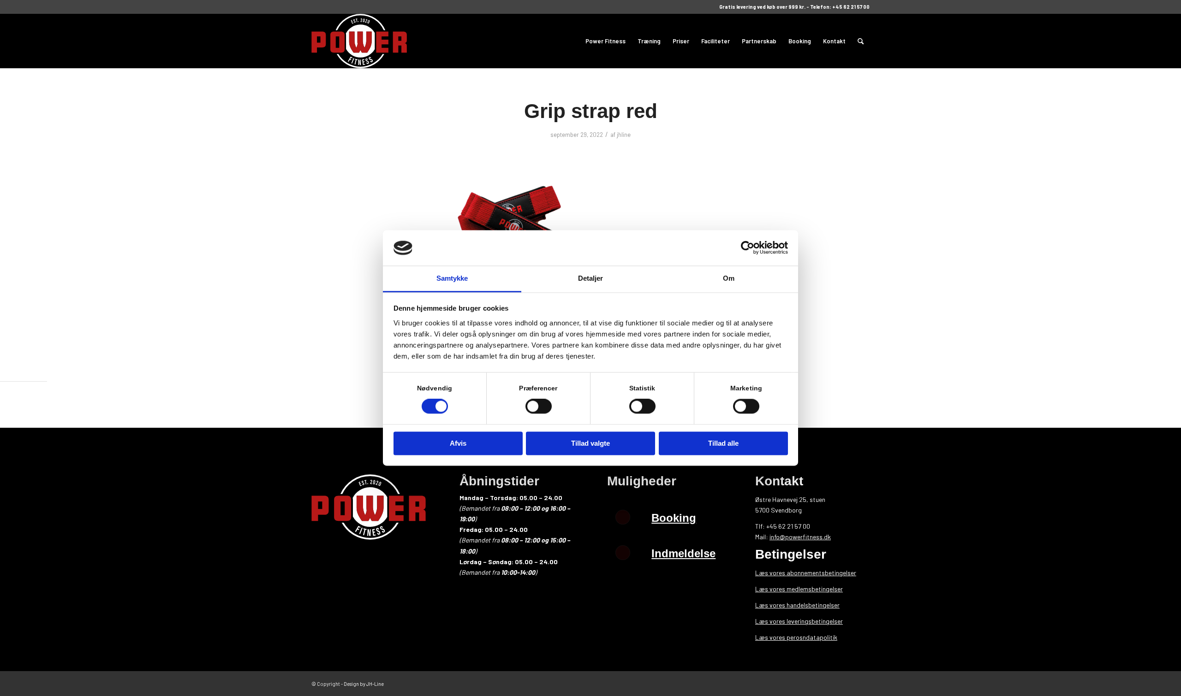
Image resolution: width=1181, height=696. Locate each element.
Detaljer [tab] (590, 278)
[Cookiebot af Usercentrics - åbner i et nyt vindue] (747, 248)
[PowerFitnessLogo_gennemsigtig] (359, 41)
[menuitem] (605, 41)
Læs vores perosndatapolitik (796, 637)
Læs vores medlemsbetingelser (799, 589)
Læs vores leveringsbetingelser (799, 621)
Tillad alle (723, 443)
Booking (673, 518)
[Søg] (861, 41)
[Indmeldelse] (622, 552)
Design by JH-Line (364, 684)
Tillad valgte (590, 443)
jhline (624, 134)
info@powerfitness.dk (800, 537)
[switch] (538, 406)
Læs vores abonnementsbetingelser (805, 573)
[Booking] (622, 517)
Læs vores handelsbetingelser (797, 605)
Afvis (458, 443)
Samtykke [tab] (452, 278)
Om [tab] (728, 278)
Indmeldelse (683, 553)
